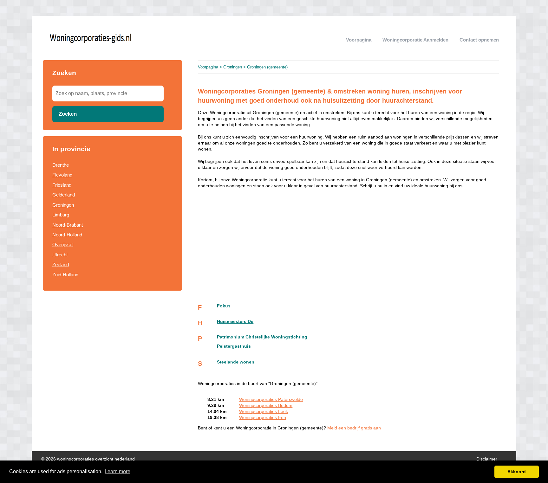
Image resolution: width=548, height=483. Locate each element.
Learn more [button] (117, 471)
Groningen (63, 205)
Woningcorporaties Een (262, 417)
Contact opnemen (479, 39)
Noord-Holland (67, 234)
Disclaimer (486, 459)
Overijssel (62, 244)
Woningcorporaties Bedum (265, 405)
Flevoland (62, 174)
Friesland (61, 185)
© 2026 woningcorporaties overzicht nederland (88, 459)
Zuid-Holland (65, 274)
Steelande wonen (235, 362)
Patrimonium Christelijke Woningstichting (262, 337)
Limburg (60, 214)
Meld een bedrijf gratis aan (354, 428)
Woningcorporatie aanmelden (415, 39)
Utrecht (60, 254)
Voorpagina (358, 39)
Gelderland (63, 194)
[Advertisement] (112, 348)
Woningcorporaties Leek (263, 411)
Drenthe (60, 165)
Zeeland (60, 264)
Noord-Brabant (67, 225)
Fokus (224, 306)
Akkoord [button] (516, 471)
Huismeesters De (235, 321)
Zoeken (68, 114)
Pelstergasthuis (234, 346)
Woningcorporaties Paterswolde (271, 399)
